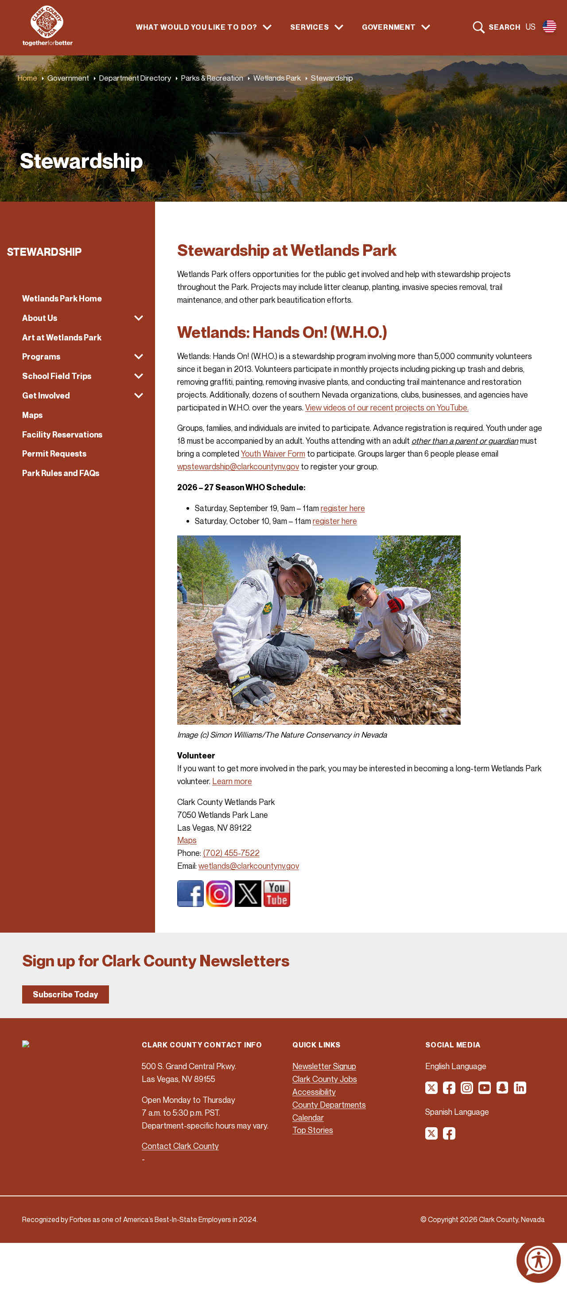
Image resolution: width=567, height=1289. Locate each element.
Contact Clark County (180, 1146)
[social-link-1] (432, 1091)
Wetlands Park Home (62, 298)
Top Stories (312, 1130)
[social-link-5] (502, 1091)
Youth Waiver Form (273, 453)
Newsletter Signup (324, 1066)
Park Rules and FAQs (60, 473)
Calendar (308, 1117)
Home (27, 77)
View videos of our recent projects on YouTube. (387, 407)
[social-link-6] (520, 1091)
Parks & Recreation (212, 77)
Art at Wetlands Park (61, 337)
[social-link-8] (449, 1136)
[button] (77, 318)
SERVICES (309, 27)
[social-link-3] (467, 1091)
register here (343, 508)
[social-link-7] (432, 1136)
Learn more (232, 781)
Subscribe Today (65, 994)
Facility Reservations (62, 434)
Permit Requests (54, 453)
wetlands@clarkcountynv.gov (248, 866)
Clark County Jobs (324, 1079)
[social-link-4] (485, 1091)
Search (504, 27)
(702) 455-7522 (231, 853)
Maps (32, 415)
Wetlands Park (277, 77)
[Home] (47, 43)
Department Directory (135, 77)
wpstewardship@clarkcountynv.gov (238, 466)
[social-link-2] (449, 1091)
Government (68, 77)
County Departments (329, 1104)
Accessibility (314, 1092)
